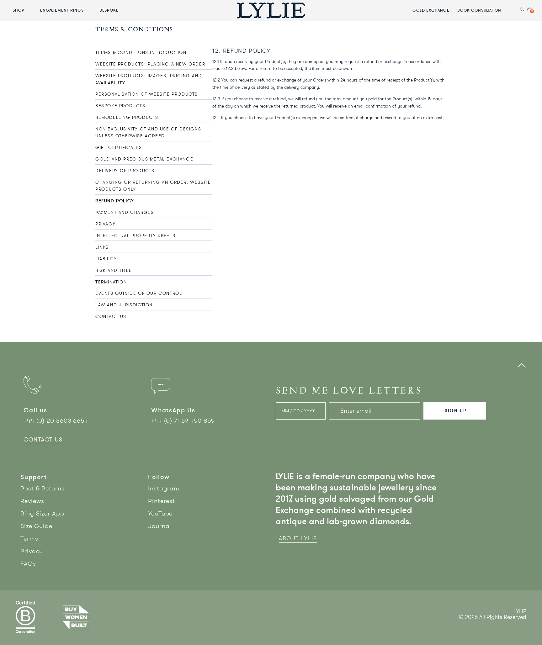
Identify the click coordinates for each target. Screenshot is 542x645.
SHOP (18, 10)
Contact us (110, 316)
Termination (111, 281)
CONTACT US (43, 439)
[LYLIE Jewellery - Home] (271, 10)
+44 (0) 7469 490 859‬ (183, 420)
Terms (29, 538)
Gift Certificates (118, 147)
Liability (106, 258)
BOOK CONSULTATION (479, 10)
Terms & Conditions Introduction (141, 52)
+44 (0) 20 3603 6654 (56, 420)
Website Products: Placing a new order (150, 63)
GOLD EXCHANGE (430, 10)
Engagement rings (62, 10)
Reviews (32, 501)
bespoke (109, 10)
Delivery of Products (125, 170)
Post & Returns (42, 488)
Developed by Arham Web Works (507, 623)
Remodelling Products (126, 117)
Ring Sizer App (42, 513)
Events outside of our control (138, 293)
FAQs (28, 563)
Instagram (163, 488)
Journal (159, 526)
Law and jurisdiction (124, 304)
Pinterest (161, 501)
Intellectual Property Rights (135, 235)
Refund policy (114, 200)
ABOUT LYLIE (298, 538)
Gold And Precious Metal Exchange (144, 158)
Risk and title (113, 270)
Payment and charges (124, 212)
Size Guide (36, 526)
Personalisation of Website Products (146, 94)
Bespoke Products (120, 105)
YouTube (160, 513)
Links (102, 247)
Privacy (105, 223)
